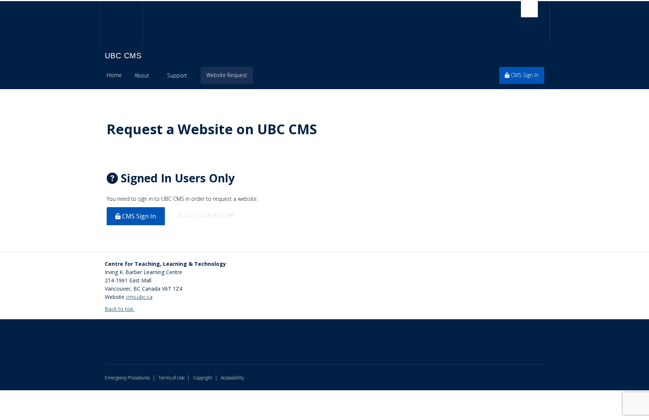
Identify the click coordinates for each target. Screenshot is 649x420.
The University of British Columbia (120, 22)
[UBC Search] (529, 9)
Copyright (202, 378)
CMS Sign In (524, 75)
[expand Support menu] (193, 75)
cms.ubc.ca (139, 296)
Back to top (120, 308)
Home (114, 75)
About (141, 75)
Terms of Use (171, 378)
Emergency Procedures (127, 378)
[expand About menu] (155, 75)
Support (177, 75)
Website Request (226, 75)
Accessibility (232, 378)
